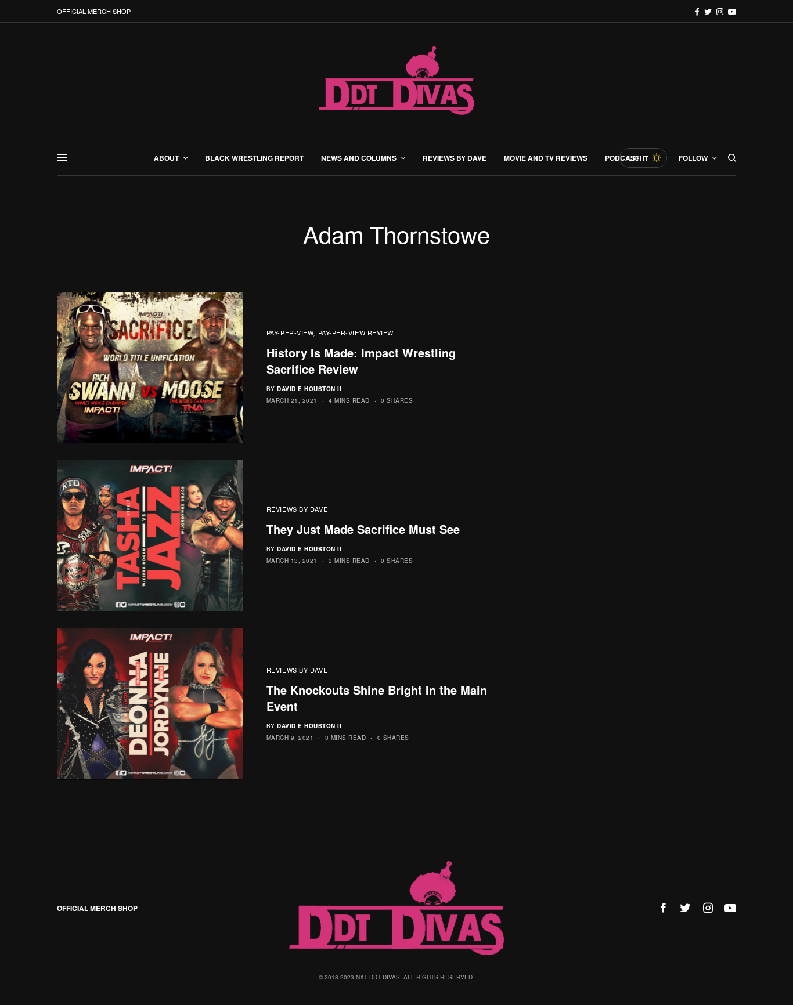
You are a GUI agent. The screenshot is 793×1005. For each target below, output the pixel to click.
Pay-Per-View (290, 332)
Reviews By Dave (296, 509)
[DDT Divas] (396, 81)
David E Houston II (309, 389)
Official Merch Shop (94, 11)
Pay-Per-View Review (356, 332)
